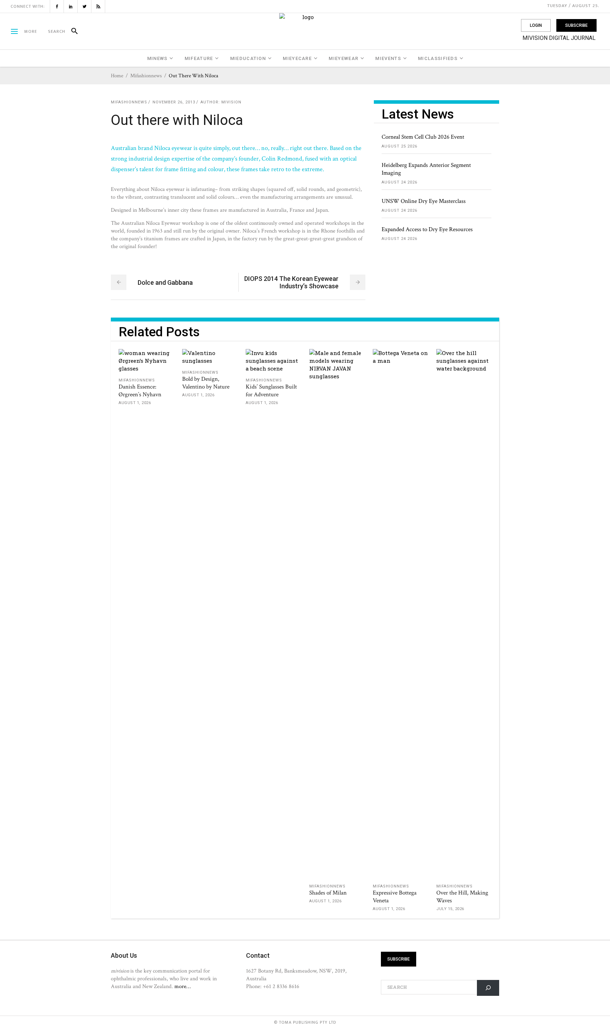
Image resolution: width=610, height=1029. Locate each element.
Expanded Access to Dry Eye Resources (427, 229)
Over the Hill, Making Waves (462, 896)
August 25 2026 (399, 146)
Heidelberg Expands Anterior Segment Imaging (426, 169)
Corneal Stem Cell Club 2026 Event (423, 137)
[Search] (71, 31)
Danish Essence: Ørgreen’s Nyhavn (140, 390)
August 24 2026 (399, 182)
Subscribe (576, 25)
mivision (231, 102)
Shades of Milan (328, 893)
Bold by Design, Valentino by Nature (205, 383)
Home (117, 75)
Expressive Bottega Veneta (395, 896)
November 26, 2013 (173, 102)
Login (536, 25)
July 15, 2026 (450, 909)
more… (182, 986)
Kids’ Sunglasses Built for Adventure (271, 390)
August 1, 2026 (135, 403)
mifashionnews (146, 75)
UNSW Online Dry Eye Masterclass (424, 201)
